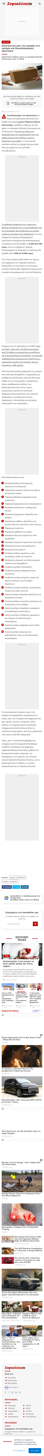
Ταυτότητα (11, 1378)
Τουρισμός (30, 1414)
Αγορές (10, 1414)
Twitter (9, 1392)
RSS (19, 1392)
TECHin (28, 1405)
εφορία (12, 877)
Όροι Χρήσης (12, 1383)
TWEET (17, 887)
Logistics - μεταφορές (10, 881)
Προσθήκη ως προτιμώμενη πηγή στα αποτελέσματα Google (23, 103)
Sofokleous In (20, 4)
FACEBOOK (8, 887)
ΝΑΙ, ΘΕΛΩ (35, 1451)
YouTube (12, 1392)
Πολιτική (11, 1408)
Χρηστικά (6, 42)
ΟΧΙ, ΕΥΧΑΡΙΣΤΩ (19, 1451)
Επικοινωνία (12, 1380)
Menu (4, 3)
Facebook (6, 1392)
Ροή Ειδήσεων (31, 1417)
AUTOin (29, 1411)
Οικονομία (12, 1405)
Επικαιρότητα (13, 1417)
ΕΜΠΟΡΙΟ (21, 877)
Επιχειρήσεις (13, 1411)
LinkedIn (16, 1392)
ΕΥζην (28, 1408)
